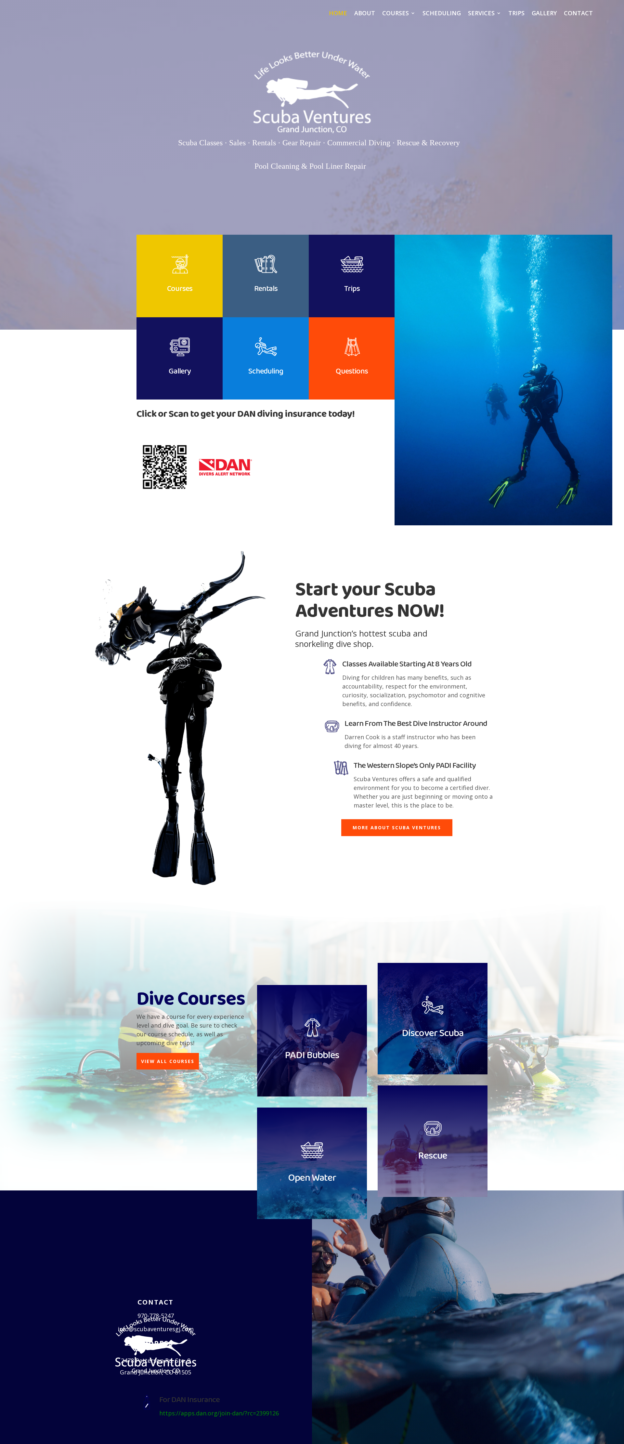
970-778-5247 (155, 1315)
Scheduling (441, 14)
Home (338, 14)
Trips (516, 14)
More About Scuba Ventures (397, 827)
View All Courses (167, 1061)
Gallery (544, 14)
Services (481, 14)
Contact (578, 14)
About (364, 14)
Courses (395, 14)
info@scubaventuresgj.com (156, 1329)
